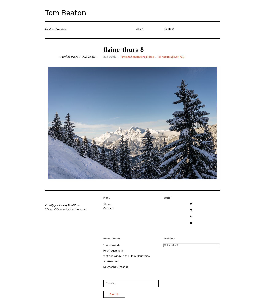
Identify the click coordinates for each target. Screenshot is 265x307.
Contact (169, 29)
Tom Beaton (65, 12)
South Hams (110, 261)
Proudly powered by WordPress (62, 205)
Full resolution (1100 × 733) (171, 57)
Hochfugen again (113, 250)
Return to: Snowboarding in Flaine (137, 57)
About (139, 29)
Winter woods (111, 245)
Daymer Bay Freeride (116, 266)
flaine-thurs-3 (123, 49)
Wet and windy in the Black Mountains (126, 255)
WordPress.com (77, 209)
